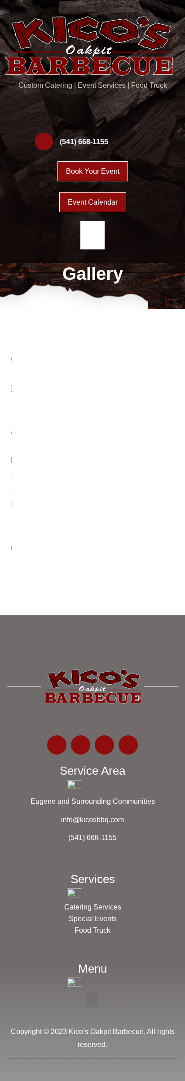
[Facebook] (81, 116)
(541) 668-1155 (84, 142)
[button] (92, 235)
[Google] (60, 116)
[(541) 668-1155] (44, 141)
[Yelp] (125, 116)
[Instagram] (103, 116)
